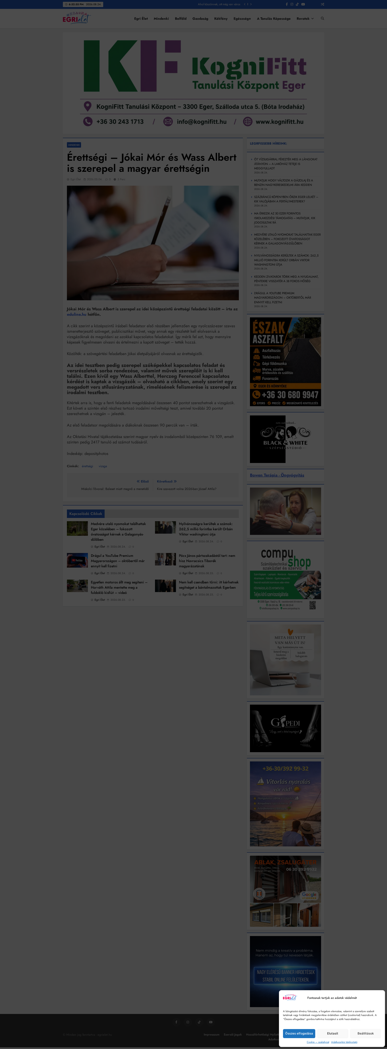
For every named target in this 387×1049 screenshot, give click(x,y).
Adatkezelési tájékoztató (344, 1042)
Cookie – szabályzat (318, 1042)
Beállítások (366, 1033)
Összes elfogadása (299, 1033)
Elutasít (332, 1033)
